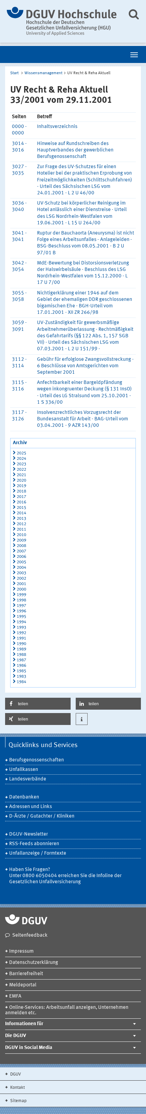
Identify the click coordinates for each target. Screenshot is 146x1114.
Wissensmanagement (43, 73)
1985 (21, 671)
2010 (21, 535)
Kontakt (17, 1087)
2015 (21, 507)
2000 (21, 589)
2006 (21, 556)
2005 (21, 562)
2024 (21, 458)
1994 (21, 622)
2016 (21, 502)
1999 (21, 595)
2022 (21, 469)
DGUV (15, 1074)
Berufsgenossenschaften (36, 760)
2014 (21, 513)
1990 (21, 644)
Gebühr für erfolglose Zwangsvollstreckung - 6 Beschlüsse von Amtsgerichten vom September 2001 (85, 366)
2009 (21, 540)
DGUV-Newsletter (28, 834)
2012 (21, 524)
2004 (21, 567)
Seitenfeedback (30, 935)
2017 (21, 497)
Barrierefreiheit (26, 973)
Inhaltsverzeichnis (57, 126)
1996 (21, 611)
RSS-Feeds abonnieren (34, 843)
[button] (38, 704)
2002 (21, 578)
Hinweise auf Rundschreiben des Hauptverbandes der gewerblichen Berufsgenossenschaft (75, 150)
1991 (21, 638)
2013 (21, 518)
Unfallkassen (23, 769)
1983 (21, 676)
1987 (21, 660)
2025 (21, 453)
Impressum (21, 951)
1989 (21, 649)
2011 (21, 529)
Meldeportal (22, 985)
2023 (21, 464)
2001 (21, 584)
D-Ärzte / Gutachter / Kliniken (41, 816)
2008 (21, 546)
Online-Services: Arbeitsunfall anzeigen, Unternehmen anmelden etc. (66, 1010)
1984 (21, 682)
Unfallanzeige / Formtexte (37, 853)
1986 (21, 665)
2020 (21, 480)
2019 (21, 486)
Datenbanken (24, 797)
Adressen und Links (30, 806)
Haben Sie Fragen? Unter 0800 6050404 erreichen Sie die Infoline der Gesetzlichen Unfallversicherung (65, 876)
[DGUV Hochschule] (62, 21)
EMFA (15, 996)
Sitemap (17, 1101)
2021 (21, 475)
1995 (21, 616)
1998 (21, 600)
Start (14, 73)
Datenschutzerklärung (33, 962)
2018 (21, 491)
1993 (21, 627)
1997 (21, 605)
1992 (21, 633)
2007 (21, 551)
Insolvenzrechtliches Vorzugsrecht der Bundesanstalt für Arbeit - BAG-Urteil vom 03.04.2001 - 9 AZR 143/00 (82, 419)
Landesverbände (27, 779)
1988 (21, 654)
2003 (21, 573)
